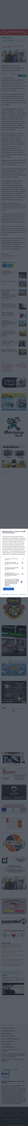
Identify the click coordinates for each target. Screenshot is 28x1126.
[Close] (24, 531)
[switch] (22, 563)
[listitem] (14, 559)
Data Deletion (5, 594)
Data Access (14, 594)
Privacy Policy (22, 594)
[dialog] (14, 563)
